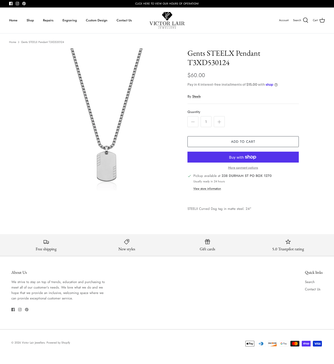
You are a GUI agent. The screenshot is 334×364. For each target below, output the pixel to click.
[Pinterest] (24, 3)
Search (310, 281)
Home (13, 20)
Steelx (196, 96)
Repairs (48, 20)
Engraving (69, 20)
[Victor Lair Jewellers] (167, 20)
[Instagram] (17, 3)
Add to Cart (243, 141)
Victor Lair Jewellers (33, 343)
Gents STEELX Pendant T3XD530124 (42, 42)
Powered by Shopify (58, 343)
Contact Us (124, 20)
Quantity (193, 112)
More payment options (243, 168)
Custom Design (96, 20)
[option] (106, 119)
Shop (30, 20)
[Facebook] (10, 3)
